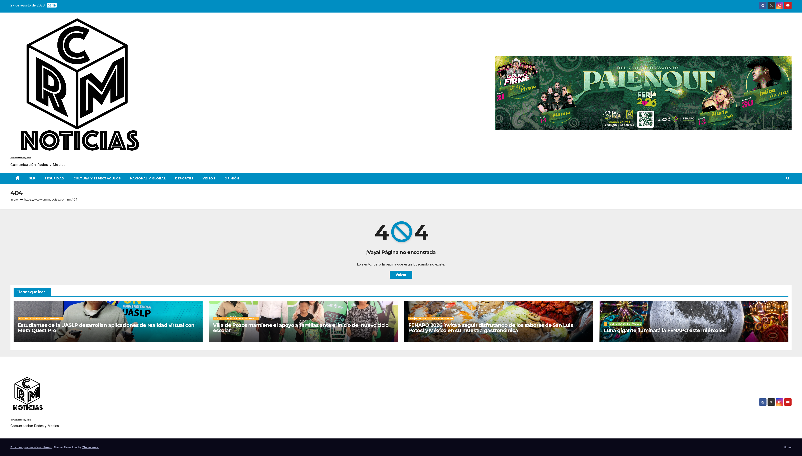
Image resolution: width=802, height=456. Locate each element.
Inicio (14, 199)
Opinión (232, 178)
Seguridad (54, 178)
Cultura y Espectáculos (97, 178)
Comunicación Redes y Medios (20, 158)
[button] (788, 178)
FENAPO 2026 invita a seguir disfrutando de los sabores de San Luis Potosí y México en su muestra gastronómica (490, 327)
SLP (32, 178)
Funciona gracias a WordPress (31, 447)
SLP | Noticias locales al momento (40, 318)
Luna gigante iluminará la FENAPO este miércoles (664, 330)
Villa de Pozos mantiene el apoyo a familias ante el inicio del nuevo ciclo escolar (300, 327)
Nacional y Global (148, 178)
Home (788, 447)
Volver (401, 275)
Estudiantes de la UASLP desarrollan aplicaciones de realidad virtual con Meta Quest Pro (106, 327)
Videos (209, 178)
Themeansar (90, 447)
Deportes (184, 178)
